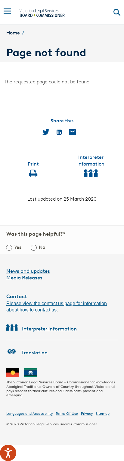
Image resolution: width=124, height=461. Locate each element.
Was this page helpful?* (36, 234)
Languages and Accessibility (29, 413)
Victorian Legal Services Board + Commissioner (58, 424)
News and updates (28, 271)
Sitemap (103, 413)
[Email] (72, 132)
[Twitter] (45, 132)
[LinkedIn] (59, 132)
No (42, 247)
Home (13, 33)
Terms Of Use (67, 413)
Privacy (87, 413)
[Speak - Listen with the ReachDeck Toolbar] (8, 453)
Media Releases (24, 278)
